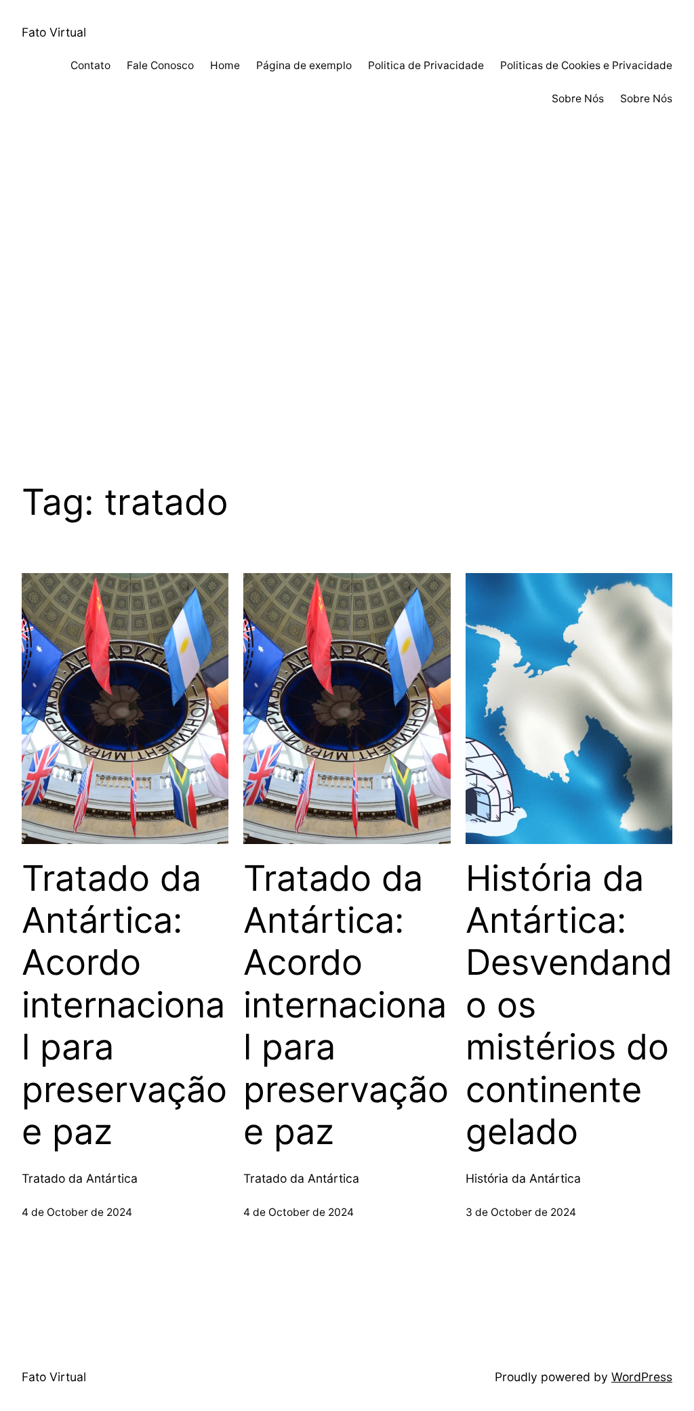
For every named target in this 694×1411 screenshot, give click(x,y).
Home (225, 65)
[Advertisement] (347, 313)
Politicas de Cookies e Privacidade (586, 65)
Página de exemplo (304, 65)
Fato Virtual (54, 32)
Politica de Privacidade (426, 65)
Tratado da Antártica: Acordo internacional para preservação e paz (124, 1005)
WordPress (641, 1377)
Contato (90, 65)
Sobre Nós (578, 98)
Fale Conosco (160, 65)
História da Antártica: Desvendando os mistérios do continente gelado (569, 1005)
